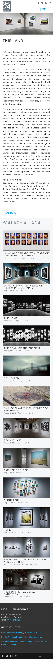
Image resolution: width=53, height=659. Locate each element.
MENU (46, 9)
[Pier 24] (7, 10)
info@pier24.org (13, 619)
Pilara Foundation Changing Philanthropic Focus (21, 632)
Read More (10, 212)
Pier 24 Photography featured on (21, 637)
